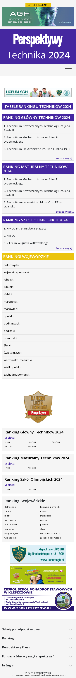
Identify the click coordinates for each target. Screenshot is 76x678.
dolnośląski (11, 265)
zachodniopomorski (17, 374)
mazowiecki (11, 309)
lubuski (8, 287)
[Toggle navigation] (68, 70)
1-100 (7, 442)
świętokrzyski (13, 352)
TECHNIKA (38, 55)
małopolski (11, 301)
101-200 (32, 442)
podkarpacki (12, 323)
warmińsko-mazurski (18, 360)
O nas (12, 675)
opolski (8, 316)
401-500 (32, 446)
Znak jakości (46, 675)
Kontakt (63, 675)
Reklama (55, 675)
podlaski (9, 331)
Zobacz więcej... (65, 158)
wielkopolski (12, 367)
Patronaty (19, 675)
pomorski (10, 338)
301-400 (8, 446)
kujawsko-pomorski (17, 272)
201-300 (56, 442)
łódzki (8, 294)
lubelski (9, 279)
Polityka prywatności (32, 675)
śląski (7, 345)
